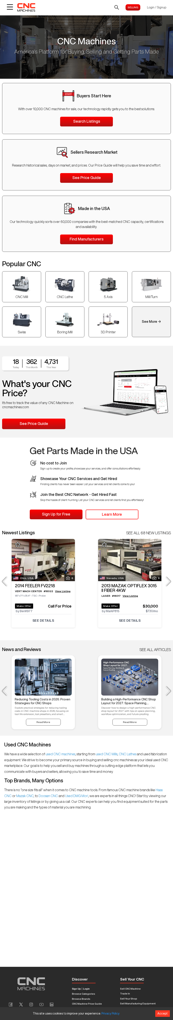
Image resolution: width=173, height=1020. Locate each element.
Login (86, 989)
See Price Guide (86, 177)
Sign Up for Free (56, 514)
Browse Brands (81, 999)
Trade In (125, 993)
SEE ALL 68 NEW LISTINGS (148, 533)
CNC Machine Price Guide (87, 1003)
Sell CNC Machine (130, 988)
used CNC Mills (106, 754)
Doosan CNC (48, 796)
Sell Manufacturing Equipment (137, 1003)
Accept (162, 1013)
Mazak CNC (25, 796)
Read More (43, 722)
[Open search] (116, 7)
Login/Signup (156, 7)
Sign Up (76, 989)
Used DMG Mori (76, 796)
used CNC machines (60, 754)
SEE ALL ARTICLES (155, 649)
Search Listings (86, 121)
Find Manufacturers (86, 239)
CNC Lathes (127, 754)
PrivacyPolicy (110, 1013)
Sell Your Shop (128, 998)
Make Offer (24, 606)
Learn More (112, 514)
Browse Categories (83, 994)
